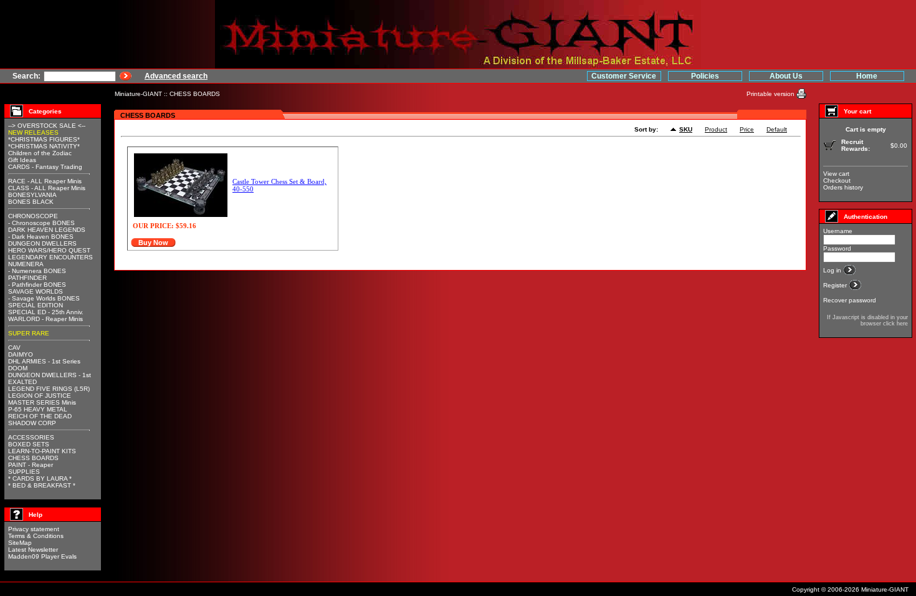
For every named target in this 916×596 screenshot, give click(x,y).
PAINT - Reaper (30, 464)
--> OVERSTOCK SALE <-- (46, 125)
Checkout (837, 180)
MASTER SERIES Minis (42, 402)
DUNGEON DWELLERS (42, 243)
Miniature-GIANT (138, 93)
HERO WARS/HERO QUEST (49, 250)
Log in (833, 270)
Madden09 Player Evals (42, 556)
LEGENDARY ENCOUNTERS (50, 257)
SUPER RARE (28, 333)
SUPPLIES (24, 471)
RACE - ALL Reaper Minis (45, 181)
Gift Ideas (22, 159)
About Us (786, 76)
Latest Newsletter (33, 549)
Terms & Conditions (36, 535)
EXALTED (22, 381)
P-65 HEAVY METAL (37, 409)
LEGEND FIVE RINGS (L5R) (49, 388)
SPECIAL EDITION (35, 305)
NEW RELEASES (33, 132)
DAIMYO (20, 354)
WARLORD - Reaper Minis (45, 318)
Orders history (843, 187)
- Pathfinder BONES (37, 284)
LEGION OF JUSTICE (39, 395)
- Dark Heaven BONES (41, 236)
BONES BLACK (31, 201)
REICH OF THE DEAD (40, 416)
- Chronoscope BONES (41, 222)
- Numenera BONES (37, 270)
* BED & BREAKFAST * (41, 485)
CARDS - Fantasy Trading (45, 166)
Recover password (849, 300)
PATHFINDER (27, 277)
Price (747, 129)
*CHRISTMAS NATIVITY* (44, 146)
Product (716, 129)
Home (866, 76)
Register (836, 285)
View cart (836, 173)
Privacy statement (33, 529)
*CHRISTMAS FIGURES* (44, 139)
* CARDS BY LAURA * (40, 478)
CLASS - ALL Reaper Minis (46, 188)
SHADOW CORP (32, 423)
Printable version (771, 93)
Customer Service (623, 76)
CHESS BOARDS (194, 93)
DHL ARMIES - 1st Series (44, 361)
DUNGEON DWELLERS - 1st (49, 375)
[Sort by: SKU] (674, 130)
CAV (14, 347)
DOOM (17, 368)
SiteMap (20, 542)
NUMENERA (26, 264)
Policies (705, 76)
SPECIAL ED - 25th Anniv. (45, 312)
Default (776, 129)
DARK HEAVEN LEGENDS (46, 229)
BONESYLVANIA (32, 194)
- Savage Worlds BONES (44, 298)
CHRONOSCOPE (33, 216)
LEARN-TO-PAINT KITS (42, 451)
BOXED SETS (28, 444)
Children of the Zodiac (40, 153)
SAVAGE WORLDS (35, 291)
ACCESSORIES (31, 437)
